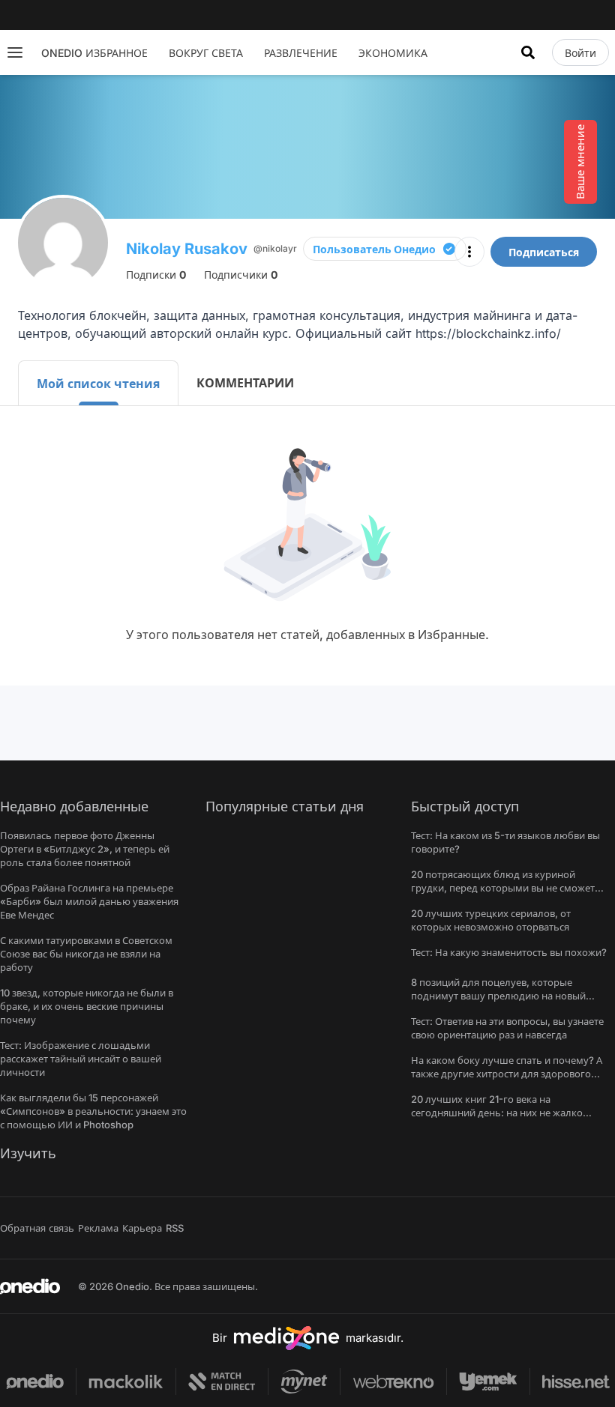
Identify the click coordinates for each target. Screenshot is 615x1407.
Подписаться (543, 252)
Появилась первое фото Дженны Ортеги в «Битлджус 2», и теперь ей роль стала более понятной (85, 848)
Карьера (142, 1228)
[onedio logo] (30, 1286)
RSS (175, 1228)
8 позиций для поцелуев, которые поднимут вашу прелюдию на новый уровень (498, 995)
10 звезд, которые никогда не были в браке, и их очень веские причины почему (86, 1006)
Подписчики (241, 274)
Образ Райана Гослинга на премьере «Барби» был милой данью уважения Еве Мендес (89, 901)
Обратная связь (37, 1228)
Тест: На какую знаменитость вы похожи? (509, 952)
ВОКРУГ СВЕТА (206, 52)
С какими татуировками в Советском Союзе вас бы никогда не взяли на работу (86, 953)
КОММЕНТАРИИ (245, 382)
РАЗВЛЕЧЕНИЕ (301, 52)
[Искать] (528, 52)
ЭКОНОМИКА (393, 52)
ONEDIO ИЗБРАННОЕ (94, 52)
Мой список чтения (98, 383)
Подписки (156, 274)
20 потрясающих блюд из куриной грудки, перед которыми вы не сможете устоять (505, 887)
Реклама (98, 1228)
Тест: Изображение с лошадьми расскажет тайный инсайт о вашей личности (80, 1058)
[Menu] (15, 52)
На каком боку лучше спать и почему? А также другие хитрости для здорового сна (506, 1073)
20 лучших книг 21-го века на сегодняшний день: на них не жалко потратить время (497, 1112)
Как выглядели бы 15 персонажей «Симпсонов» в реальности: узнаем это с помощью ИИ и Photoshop (93, 1111)
